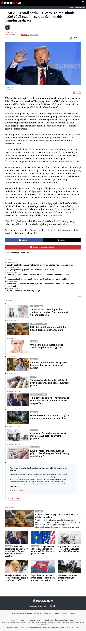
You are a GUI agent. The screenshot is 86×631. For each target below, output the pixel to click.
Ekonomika (9, 507)
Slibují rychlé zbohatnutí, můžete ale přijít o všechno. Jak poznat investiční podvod (49, 383)
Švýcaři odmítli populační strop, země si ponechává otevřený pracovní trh (43, 577)
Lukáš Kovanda (10, 33)
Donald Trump (25, 253)
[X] (77, 92)
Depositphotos (14, 89)
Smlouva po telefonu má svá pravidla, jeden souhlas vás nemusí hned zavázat (49, 365)
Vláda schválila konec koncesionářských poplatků (67, 577)
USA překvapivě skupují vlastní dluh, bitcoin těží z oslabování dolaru (49, 328)
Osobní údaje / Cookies (58, 613)
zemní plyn (15, 253)
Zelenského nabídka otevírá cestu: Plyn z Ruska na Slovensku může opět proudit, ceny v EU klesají (41, 285)
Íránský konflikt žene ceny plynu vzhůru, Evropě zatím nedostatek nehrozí (40, 265)
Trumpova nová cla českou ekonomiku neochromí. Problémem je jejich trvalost (43, 550)
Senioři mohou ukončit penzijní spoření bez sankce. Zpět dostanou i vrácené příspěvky (49, 312)
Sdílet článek (75, 38)
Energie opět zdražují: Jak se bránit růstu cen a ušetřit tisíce (30, 270)
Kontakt (30, 613)
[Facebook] (74, 92)
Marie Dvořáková (18, 490)
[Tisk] (80, 92)
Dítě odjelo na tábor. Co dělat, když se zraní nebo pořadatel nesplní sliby (49, 417)
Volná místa (72, 613)
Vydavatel (38, 613)
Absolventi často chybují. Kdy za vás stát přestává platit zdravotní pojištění (49, 436)
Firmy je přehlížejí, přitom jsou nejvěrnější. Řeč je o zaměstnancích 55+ (16, 577)
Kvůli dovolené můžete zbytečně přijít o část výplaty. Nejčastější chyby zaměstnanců (49, 453)
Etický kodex (14, 613)
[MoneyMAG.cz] (11, 2)
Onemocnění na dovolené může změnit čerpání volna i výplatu (46, 346)
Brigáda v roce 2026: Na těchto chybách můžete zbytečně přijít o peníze (68, 549)
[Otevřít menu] (83, 3)
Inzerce (45, 613)
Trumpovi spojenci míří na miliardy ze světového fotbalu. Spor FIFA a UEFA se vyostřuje (49, 401)
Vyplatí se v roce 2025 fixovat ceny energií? (24, 291)
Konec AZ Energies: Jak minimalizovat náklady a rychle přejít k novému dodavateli (39, 275)
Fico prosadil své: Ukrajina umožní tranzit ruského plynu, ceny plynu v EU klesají (38, 279)
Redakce (23, 613)
